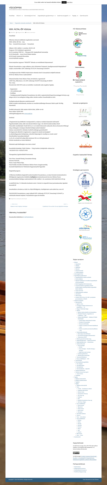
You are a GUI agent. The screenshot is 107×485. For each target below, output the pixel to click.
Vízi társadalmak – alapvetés (83, 368)
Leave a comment (31, 32)
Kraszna (79, 427)
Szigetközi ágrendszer (83, 390)
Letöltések (77, 375)
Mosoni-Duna (81, 392)
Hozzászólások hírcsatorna (80, 470)
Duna (78, 387)
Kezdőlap (11, 15)
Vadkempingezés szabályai (81, 292)
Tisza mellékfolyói (81, 418)
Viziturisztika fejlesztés (82, 332)
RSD (79, 398)
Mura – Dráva (80, 435)
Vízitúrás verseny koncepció (81, 372)
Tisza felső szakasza (81, 413)
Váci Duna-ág (81, 395)
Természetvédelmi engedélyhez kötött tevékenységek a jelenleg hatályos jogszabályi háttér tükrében (85, 287)
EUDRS (80, 347)
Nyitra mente (81, 408)
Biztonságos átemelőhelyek (84, 333)
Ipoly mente (80, 410)
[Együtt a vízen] (85, 111)
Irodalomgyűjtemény (83, 353)
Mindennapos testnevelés (83, 355)
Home (11, 23)
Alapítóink (77, 267)
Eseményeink (84, 15)
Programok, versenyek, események (23, 23)
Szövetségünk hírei (30, 15)
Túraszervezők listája (84, 324)
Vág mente (80, 407)
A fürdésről (78, 294)
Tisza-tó (78, 415)
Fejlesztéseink (78, 302)
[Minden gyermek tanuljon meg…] (85, 123)
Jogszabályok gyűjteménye (46, 15)
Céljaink (77, 265)
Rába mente (79, 433)
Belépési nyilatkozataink (81, 380)
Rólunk (19, 15)
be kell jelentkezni (28, 217)
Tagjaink (77, 382)
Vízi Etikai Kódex (80, 365)
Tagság (74, 15)
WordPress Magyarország (80, 471)
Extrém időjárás (79, 279)
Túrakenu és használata (84, 322)
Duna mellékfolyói (81, 403)
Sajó (79, 430)
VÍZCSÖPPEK (15, 8)
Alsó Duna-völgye (82, 402)
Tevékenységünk (79, 272)
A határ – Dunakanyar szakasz (85, 388)
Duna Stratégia (81, 345)
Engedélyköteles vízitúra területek (83, 277)
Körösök (80, 425)
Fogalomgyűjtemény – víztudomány (85, 342)
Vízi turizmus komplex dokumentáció (86, 335)
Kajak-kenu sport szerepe (85, 352)
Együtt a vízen (80, 304)
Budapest (80, 397)
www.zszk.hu (28, 113)
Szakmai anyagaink (62, 15)
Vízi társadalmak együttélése (82, 362)
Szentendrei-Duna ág (83, 393)
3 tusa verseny (80, 373)
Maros (79, 428)
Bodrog (79, 420)
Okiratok (77, 269)
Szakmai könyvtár (81, 343)
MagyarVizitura (21, 32)
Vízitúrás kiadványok (80, 370)
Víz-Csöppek (79, 363)
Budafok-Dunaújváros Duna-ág (85, 400)
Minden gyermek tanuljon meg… (84, 339)
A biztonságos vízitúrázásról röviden (87, 320)
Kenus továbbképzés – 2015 (83, 358)
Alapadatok (78, 264)
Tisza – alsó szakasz (81, 417)
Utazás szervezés (79, 290)
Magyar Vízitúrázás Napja (82, 309)
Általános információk (80, 378)
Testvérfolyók (78, 360)
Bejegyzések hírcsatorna (80, 468)
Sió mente (80, 412)
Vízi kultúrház (80, 367)
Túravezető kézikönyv (82, 357)
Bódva (79, 422)
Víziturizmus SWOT (82, 337)
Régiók (77, 383)
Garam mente (81, 405)
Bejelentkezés (77, 466)
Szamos (79, 432)
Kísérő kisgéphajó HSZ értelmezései (83, 284)
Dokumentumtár (79, 270)
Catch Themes (95, 479)
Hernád (79, 423)
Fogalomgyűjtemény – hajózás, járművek (86, 340)
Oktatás (78, 310)
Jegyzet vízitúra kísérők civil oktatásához (87, 312)
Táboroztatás (78, 295)
